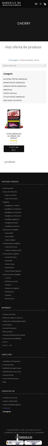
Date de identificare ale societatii (14, 335)
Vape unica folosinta (12, 100)
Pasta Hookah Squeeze (13, 271)
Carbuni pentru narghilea (14, 86)
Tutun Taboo (9, 237)
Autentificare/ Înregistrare (11, 361)
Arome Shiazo (10, 264)
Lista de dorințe (8, 375)
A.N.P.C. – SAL (7, 345)
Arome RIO (8, 261)
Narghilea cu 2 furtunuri (13, 209)
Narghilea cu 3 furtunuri (13, 212)
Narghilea (7, 90)
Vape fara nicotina (11, 199)
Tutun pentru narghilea (14, 97)
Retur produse (8, 332)
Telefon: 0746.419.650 (10, 401)
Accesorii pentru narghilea (15, 79)
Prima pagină (13, 60)
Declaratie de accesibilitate (12, 338)
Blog (4, 382)
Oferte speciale (10, 93)
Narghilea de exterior (12, 226)
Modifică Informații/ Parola (12, 368)
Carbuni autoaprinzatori (13, 250)
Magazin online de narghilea (12, 5)
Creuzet (7, 278)
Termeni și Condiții (9, 314)
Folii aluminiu (9, 292)
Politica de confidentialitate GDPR (14, 321)
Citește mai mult (14, 149)
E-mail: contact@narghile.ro (12, 405)
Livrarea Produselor (9, 328)
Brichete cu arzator (11, 281)
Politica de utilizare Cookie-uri (13, 318)
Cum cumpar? (7, 325)
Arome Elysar (9, 268)
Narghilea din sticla (11, 223)
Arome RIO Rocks (11, 257)
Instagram (7, 412)
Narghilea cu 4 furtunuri (13, 216)
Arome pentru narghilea (14, 83)
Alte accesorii (9, 299)
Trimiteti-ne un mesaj (10, 398)
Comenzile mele (8, 365)
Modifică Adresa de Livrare (12, 372)
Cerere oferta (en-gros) (11, 379)
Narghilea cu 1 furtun (12, 205)
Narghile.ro (11, 3)
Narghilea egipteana (12, 219)
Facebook (6, 408)
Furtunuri (8, 285)
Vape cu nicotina (10, 195)
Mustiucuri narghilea (12, 288)
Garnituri (8, 295)
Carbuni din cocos (11, 247)
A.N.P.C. (5, 342)
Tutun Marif (9, 233)
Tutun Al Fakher (10, 240)
